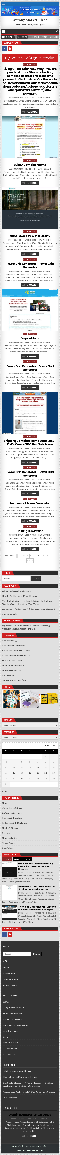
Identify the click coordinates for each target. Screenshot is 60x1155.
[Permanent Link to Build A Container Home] (30, 137)
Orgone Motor (30, 338)
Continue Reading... (30, 111)
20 (43, 556)
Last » (30, 560)
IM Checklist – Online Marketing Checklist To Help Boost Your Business (35, 866)
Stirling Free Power (30, 531)
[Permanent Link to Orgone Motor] (30, 310)
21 (38, 773)
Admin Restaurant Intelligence (16, 591)
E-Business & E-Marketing (14, 655)
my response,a (9, 626)
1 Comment (50, 872)
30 (48, 556)
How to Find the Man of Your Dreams (19, 596)
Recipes (6, 675)
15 (46, 767)
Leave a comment (44, 98)
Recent (17, 859)
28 (38, 778)
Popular (7, 859)
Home (5, 803)
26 (22, 778)
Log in (6, 967)
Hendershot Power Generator (30, 503)
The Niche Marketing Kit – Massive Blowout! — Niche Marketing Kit (37, 908)
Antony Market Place (30, 20)
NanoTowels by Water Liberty (30, 236)
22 (45, 773)
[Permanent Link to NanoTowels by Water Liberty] (30, 208)
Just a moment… (9, 614)
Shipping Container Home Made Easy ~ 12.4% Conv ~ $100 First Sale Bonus (30, 442)
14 (38, 767)
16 (54, 767)
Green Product (30, 64)
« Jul (4, 791)
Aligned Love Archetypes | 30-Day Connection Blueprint (28, 609)
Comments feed (10, 979)
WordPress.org (10, 985)
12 (22, 767)
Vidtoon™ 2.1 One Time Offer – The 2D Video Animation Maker (36, 888)
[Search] (57, 31)
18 (14, 773)
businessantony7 (16, 98)
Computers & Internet (12, 650)
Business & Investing (12, 645)
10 (38, 556)
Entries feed (9, 973)
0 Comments (51, 892)
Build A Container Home (30, 165)
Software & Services (12, 680)
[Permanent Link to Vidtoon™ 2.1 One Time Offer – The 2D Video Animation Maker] (9, 892)
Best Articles (8, 641)
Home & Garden (9, 670)
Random (27, 859)
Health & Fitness (10, 665)
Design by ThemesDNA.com (30, 1150)
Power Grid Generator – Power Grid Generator (30, 265)
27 (30, 778)
